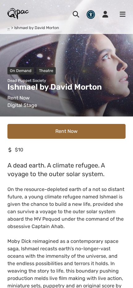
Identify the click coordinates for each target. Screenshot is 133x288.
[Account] (105, 14)
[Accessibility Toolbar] (91, 14)
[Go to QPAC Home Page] (18, 13)
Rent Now (66, 131)
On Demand (21, 70)
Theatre (46, 70)
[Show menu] (121, 14)
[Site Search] (76, 14)
